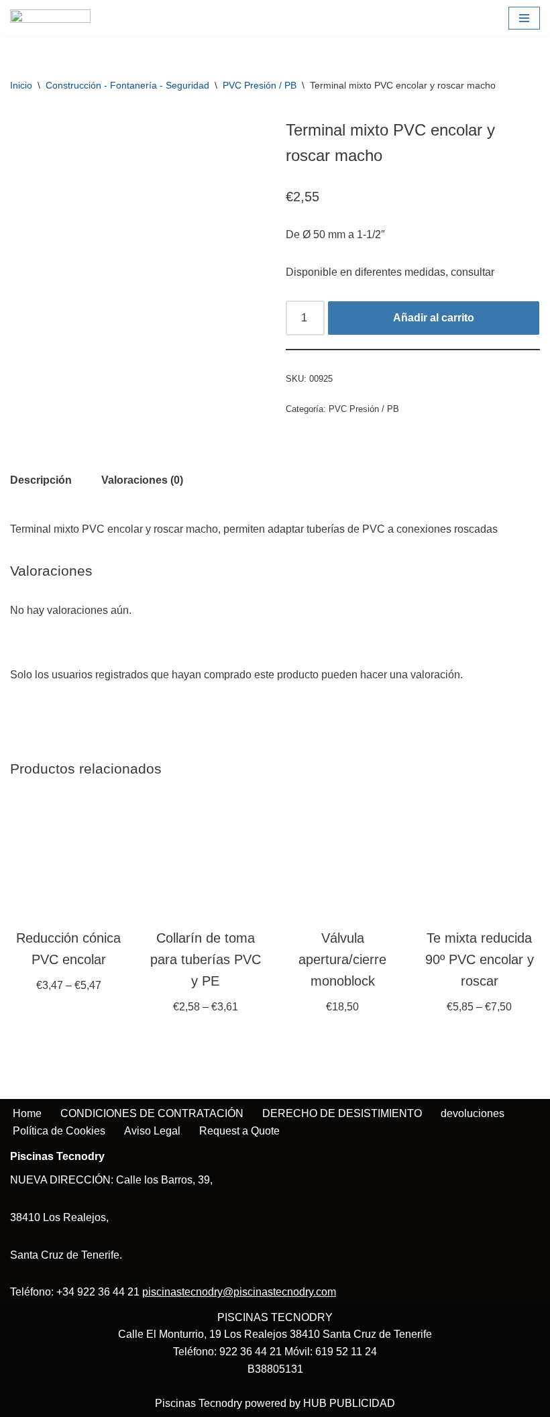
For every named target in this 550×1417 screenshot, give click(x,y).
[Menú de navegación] (524, 18)
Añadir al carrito (433, 317)
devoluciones (472, 1113)
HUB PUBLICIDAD (349, 1403)
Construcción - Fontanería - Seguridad (127, 85)
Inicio (21, 85)
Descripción (41, 480)
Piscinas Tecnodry (198, 1403)
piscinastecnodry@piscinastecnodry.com (239, 1292)
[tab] (41, 480)
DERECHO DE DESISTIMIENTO (342, 1113)
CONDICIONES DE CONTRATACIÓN (151, 1113)
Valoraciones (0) (142, 480)
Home (27, 1113)
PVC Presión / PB (259, 85)
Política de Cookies (59, 1131)
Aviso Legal (152, 1131)
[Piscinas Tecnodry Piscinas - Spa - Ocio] (50, 18)
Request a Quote (239, 1131)
